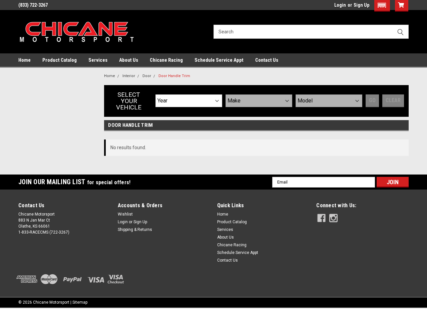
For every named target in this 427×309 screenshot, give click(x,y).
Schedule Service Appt (219, 60)
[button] (382, 6)
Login (340, 5)
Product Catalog (59, 60)
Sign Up (361, 5)
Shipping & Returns (135, 229)
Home (24, 60)
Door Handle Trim (174, 76)
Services (97, 60)
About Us (128, 60)
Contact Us (266, 60)
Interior (128, 76)
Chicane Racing (166, 60)
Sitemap (79, 302)
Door (146, 76)
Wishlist (125, 214)
